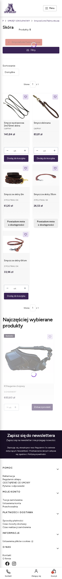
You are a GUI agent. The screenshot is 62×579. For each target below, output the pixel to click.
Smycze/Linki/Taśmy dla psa (46, 21)
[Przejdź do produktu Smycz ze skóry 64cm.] (16, 244)
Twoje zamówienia (12, 500)
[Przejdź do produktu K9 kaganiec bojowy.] (28, 358)
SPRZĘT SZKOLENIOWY (19, 21)
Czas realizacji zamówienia (17, 527)
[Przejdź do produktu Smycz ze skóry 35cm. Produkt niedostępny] (46, 178)
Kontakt (7, 555)
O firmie (7, 558)
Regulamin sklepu (12, 479)
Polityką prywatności (37, 454)
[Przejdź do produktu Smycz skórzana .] (46, 106)
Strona (26, 84)
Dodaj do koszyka (16, 158)
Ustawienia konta (12, 503)
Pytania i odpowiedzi (13, 486)
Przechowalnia (10, 506)
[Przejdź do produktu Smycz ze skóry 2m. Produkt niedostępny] (16, 178)
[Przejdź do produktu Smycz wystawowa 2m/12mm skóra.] (16, 106)
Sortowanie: (9, 65)
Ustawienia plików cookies (17, 541)
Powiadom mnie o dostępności (16, 223)
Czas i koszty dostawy (14, 524)
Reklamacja (9, 476)
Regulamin (40, 447)
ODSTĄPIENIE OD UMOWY (16, 482)
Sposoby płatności (13, 520)
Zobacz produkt (42, 407)
